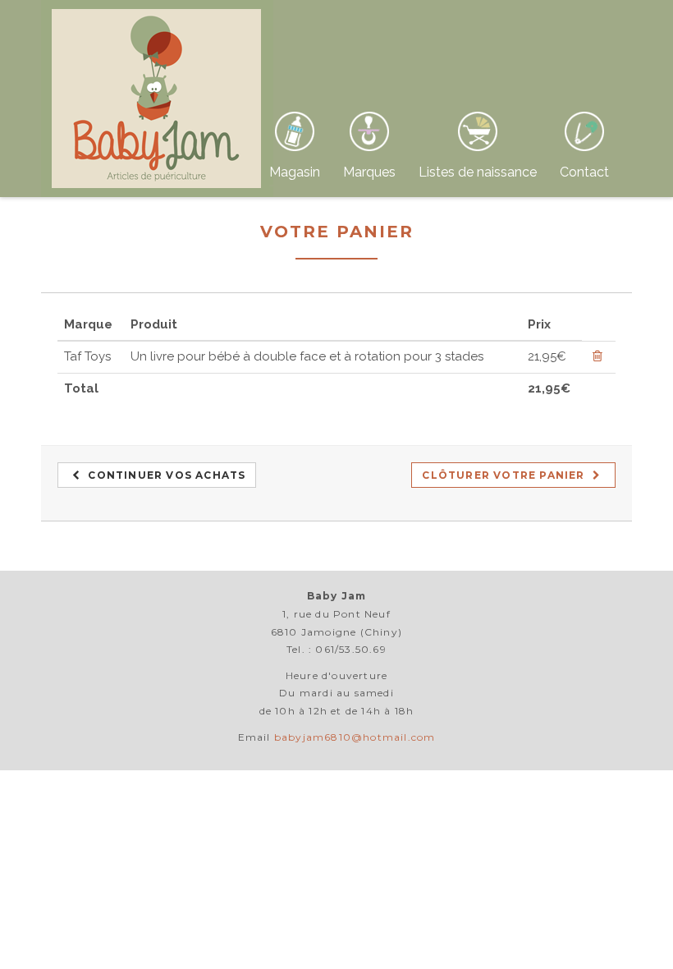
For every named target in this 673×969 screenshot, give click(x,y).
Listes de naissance (478, 172)
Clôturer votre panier (505, 475)
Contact (584, 172)
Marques (369, 172)
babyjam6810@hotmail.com (355, 737)
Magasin (294, 172)
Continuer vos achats (165, 475)
